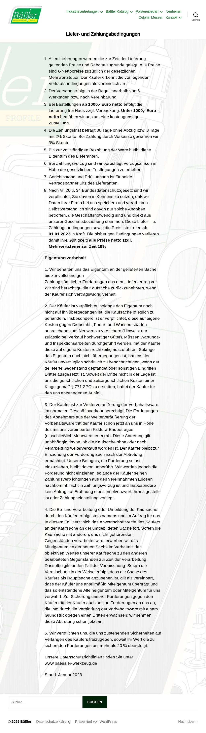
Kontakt (171, 17)
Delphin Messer (150, 17)
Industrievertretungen (82, 11)
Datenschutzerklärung (53, 722)
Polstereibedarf (147, 11)
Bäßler (25, 722)
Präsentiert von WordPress (96, 722)
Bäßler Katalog (117, 11)
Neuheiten (173, 11)
